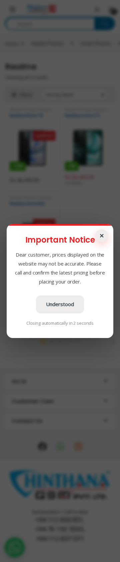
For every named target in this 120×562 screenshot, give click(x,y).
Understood (60, 304)
